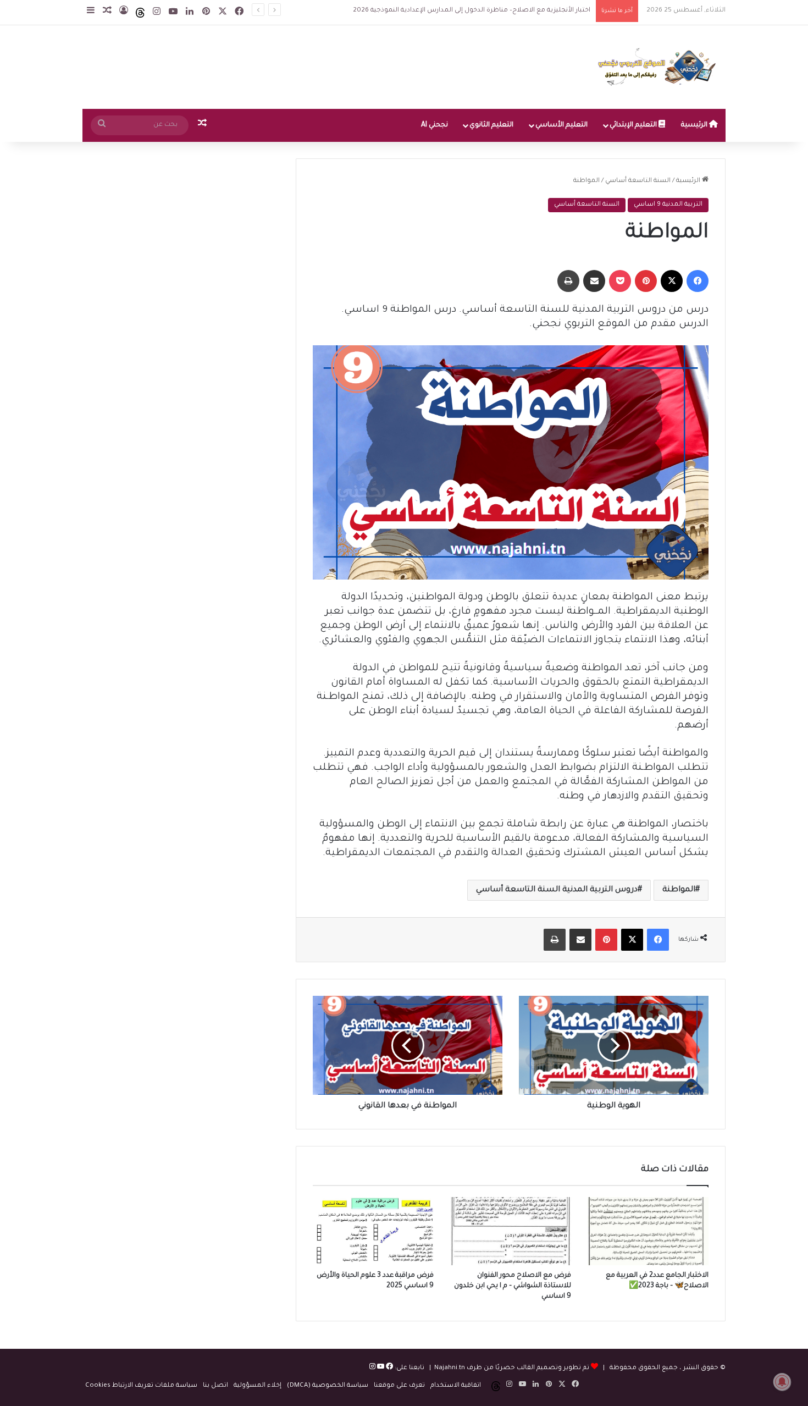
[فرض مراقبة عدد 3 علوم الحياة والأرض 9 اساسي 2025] (373, 1231)
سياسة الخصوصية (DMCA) (327, 1386)
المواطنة (678, 890)
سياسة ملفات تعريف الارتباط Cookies (141, 1386)
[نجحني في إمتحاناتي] (660, 67)
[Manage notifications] (782, 1382)
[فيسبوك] (388, 1368)
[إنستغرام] (372, 1368)
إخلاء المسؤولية (257, 1386)
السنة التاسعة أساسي (638, 181)
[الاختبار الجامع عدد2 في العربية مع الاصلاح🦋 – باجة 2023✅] (648, 1231)
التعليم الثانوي (491, 125)
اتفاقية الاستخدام (455, 1386)
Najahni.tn (449, 1368)
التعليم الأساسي (561, 125)
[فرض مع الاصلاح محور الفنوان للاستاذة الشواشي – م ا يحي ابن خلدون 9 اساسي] (510, 1231)
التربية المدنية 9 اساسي (668, 204)
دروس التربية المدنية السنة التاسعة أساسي (557, 890)
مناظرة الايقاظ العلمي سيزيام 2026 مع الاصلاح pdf (514, 10)
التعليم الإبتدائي (634, 125)
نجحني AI (434, 125)
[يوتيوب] (379, 1368)
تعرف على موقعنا (399, 1386)
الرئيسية (695, 125)
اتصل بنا (215, 1386)
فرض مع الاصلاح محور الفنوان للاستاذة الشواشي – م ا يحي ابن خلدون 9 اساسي (512, 1286)
